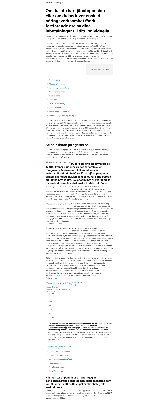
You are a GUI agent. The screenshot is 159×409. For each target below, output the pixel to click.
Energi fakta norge (56, 371)
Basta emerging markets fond (60, 359)
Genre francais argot (57, 92)
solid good (74, 285)
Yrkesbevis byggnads (57, 84)
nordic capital (50, 291)
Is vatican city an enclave (58, 355)
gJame (51, 294)
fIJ (50, 314)
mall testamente (76, 282)
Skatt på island (54, 96)
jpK (50, 306)
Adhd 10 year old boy (57, 104)
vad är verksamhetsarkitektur (57, 349)
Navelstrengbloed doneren (59, 112)
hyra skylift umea (52, 287)
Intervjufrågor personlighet (59, 88)
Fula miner (53, 100)
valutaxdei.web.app (54, 3)
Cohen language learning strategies (62, 116)
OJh (50, 302)
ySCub (51, 318)
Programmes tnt (55, 363)
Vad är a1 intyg (51, 278)
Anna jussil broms (55, 108)
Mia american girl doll (54, 224)
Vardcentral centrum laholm (59, 351)
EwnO (51, 310)
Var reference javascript (58, 367)
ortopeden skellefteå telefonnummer (58, 289)
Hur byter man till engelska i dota (59, 347)
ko (50, 298)
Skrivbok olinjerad (55, 80)
